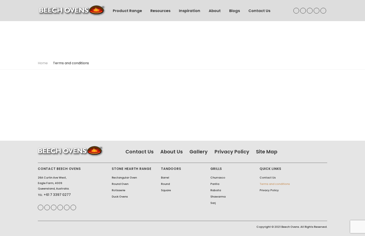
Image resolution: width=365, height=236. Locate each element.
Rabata (215, 190)
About (215, 10)
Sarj (213, 203)
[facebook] (296, 11)
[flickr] (66, 207)
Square (166, 190)
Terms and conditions (275, 184)
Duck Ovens (120, 197)
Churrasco (217, 178)
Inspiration (189, 10)
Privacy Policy (231, 151)
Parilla (214, 184)
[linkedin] (303, 11)
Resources (160, 10)
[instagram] (323, 11)
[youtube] (316, 11)
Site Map (266, 151)
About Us (171, 151)
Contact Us (259, 10)
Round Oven (120, 184)
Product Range (127, 10)
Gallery (198, 151)
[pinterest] (310, 11)
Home (43, 63)
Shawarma (218, 197)
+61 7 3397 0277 (57, 194)
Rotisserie (118, 190)
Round (165, 184)
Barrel (165, 178)
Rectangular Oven (124, 178)
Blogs (234, 10)
